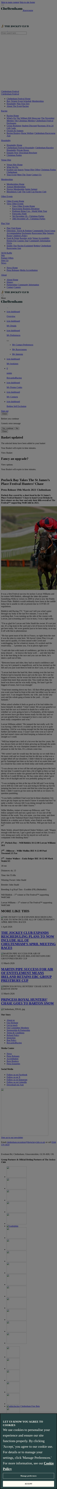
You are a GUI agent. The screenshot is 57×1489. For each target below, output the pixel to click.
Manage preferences (28, 1476)
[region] (28, 1451)
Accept (28, 1484)
